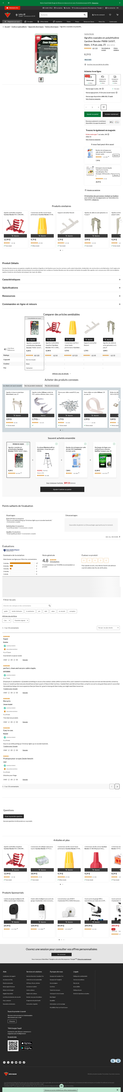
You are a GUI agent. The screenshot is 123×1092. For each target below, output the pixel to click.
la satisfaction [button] (30, 611)
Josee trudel (7, 704)
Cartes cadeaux (30, 990)
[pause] (9, 3)
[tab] (90, 80)
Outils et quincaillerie (19, 27)
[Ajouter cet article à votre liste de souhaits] (104, 107)
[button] (85, 15)
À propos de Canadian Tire (56, 976)
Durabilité (52, 1000)
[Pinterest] (20, 1062)
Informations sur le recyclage (57, 1004)
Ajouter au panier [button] (92, 114)
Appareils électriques (36, 27)
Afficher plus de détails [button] (60, 374)
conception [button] (72, 611)
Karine (5, 642)
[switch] (6, 349)
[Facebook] (4, 1062)
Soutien (68, 8)
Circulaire (30, 21)
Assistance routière (31, 986)
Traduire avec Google (10, 689)
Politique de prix (77, 990)
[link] (91, 48)
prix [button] (39, 611)
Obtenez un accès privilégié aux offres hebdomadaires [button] (60, 1090)
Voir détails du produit (105, 49)
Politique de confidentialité (80, 976)
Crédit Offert (49, 8)
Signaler (25, 660)
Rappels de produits (8, 993)
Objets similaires (116, 49)
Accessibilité (76, 986)
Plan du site (76, 983)
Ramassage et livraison (9, 986)
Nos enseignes (54, 983)
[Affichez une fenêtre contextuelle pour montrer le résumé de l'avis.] (109, 157)
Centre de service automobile (34, 979)
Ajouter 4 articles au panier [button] (62, 489)
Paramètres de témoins (9, 1004)
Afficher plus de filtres (9, 616)
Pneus (77, 21)
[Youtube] (16, 1062)
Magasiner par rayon (14, 21)
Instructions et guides (32, 1004)
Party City (102, 21)
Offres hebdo (44, 21)
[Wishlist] (110, 15)
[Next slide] (120, 3)
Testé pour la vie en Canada (57, 993)
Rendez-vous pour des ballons (34, 997)
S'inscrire (12, 1021)
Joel (4, 762)
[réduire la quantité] (98, 107)
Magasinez (95, 3)
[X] (8, 1062)
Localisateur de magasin (9, 976)
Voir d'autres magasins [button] (93, 99)
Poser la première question (13, 816)
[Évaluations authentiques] (11, 550)
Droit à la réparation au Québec (81, 993)
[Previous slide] (3, 3)
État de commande (8, 983)
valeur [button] (53, 611)
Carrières (52, 986)
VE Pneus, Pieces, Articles (33, 983)
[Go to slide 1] (41, 79)
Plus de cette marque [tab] (52, 386)
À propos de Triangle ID (56, 979)
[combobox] (110, 628)
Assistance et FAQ (7, 979)
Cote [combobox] (5, 620)
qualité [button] (6, 611)
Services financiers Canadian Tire (35, 976)
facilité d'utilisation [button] (17, 611)
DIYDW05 (6, 671)
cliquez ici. (95, 200)
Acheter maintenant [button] (111, 114)
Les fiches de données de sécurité (12, 997)
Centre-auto (113, 21)
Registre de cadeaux (31, 993)
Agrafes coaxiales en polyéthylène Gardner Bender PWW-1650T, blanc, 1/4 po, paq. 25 (101, 41)
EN (117, 8)
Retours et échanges (8, 990)
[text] (15, 243)
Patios (69, 21)
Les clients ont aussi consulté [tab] (12, 386)
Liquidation (59, 21)
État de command (99, 15)
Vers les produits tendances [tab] (33, 386)
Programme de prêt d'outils (33, 1000)
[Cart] (117, 15)
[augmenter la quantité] (86, 107)
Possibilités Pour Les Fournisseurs (59, 1007)
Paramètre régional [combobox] (20, 620)
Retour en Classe (89, 21)
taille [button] (45, 611)
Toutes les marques (55, 990)
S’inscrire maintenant (84, 959)
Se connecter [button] (111, 8)
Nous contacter (7, 1000)
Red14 (5, 734)
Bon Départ (53, 997)
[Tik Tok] (24, 1062)
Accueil (7, 27)
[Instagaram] (12, 1062)
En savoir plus (12, 1037)
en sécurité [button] (62, 611)
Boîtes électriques (51, 27)
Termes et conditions (78, 979)
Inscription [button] (59, 8)
